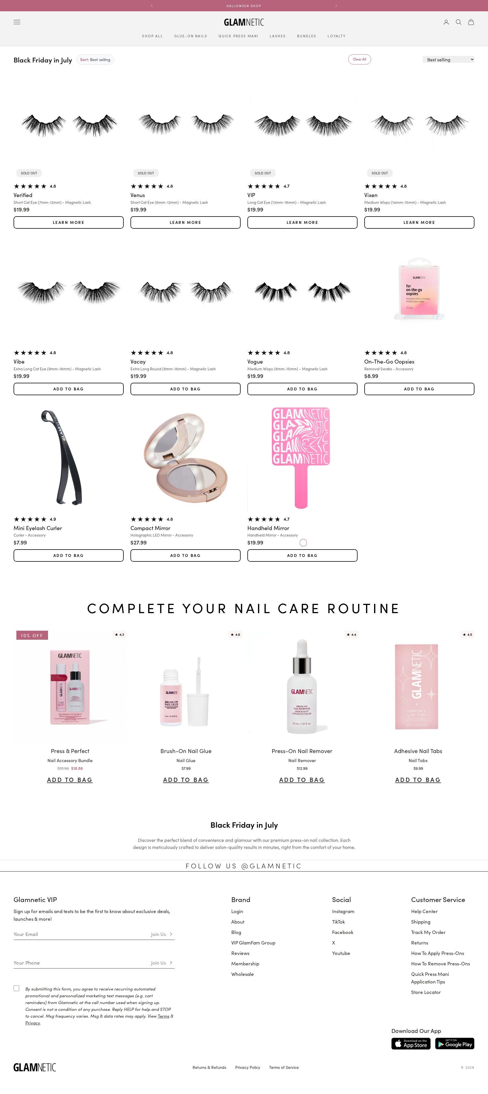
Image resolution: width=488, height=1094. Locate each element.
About (237, 921)
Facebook (342, 932)
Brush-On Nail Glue (186, 750)
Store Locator (426, 992)
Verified (23, 194)
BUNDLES (306, 35)
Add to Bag (68, 389)
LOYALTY (337, 35)
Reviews (240, 953)
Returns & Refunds (209, 1067)
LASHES (278, 35)
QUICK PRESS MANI (239, 35)
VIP (251, 194)
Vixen (371, 194)
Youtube (341, 953)
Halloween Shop (244, 5)
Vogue (255, 361)
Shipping (420, 921)
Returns (419, 942)
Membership (245, 963)
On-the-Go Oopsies (389, 361)
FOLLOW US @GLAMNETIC (244, 865)
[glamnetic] (99, 1067)
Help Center (424, 911)
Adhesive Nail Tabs (418, 750)
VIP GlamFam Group (253, 942)
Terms (163, 1016)
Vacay (138, 361)
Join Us (158, 934)
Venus (137, 194)
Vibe (19, 361)
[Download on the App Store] (411, 1044)
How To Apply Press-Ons (437, 953)
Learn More (68, 222)
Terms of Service (284, 1067)
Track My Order (428, 932)
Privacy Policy (247, 1067)
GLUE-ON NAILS (190, 35)
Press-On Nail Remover (302, 750)
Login (237, 911)
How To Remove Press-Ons (440, 963)
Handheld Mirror (268, 527)
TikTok (338, 921)
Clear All (359, 59)
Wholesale (242, 973)
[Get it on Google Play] (454, 1044)
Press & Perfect (70, 750)
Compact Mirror (150, 527)
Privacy (32, 1023)
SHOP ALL (152, 35)
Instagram (343, 911)
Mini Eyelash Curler (38, 527)
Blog (236, 932)
